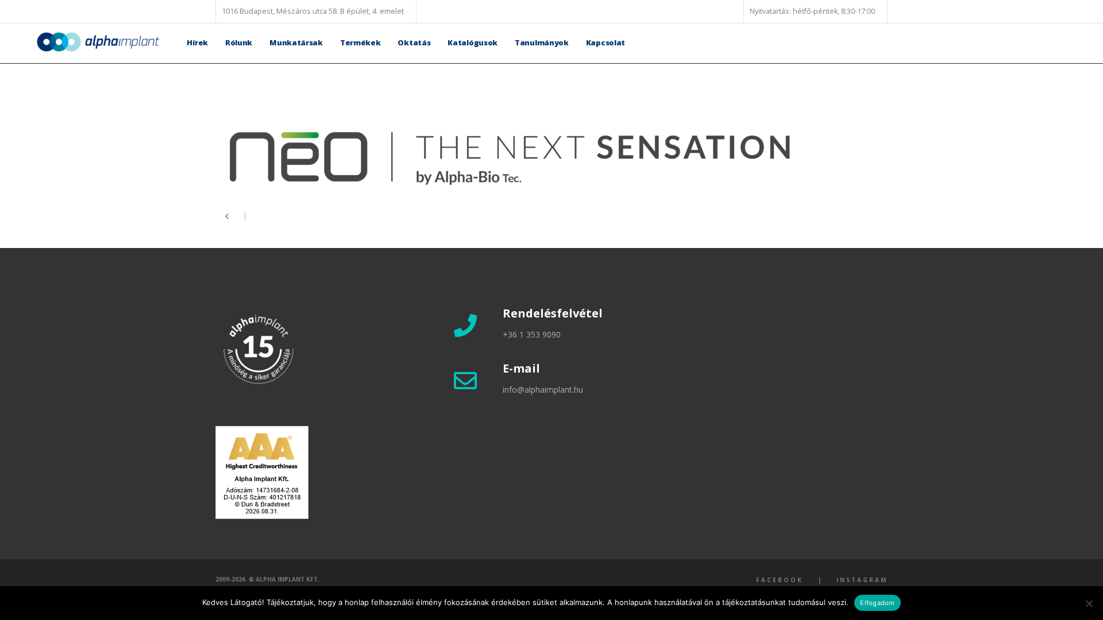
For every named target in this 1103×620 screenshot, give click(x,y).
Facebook (779, 580)
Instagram (862, 580)
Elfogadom (877, 603)
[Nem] (1088, 603)
